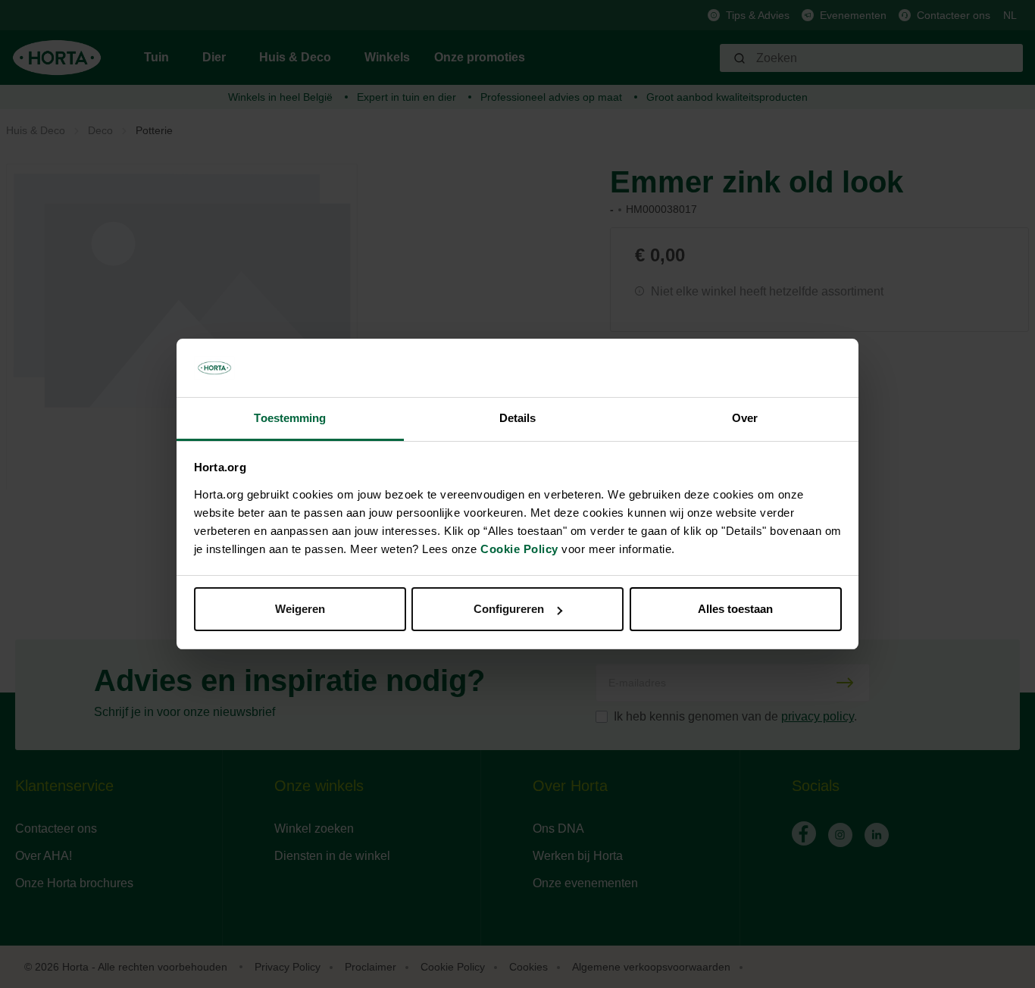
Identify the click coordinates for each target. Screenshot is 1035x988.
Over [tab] (745, 417)
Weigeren (300, 608)
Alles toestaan (735, 608)
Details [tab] (517, 417)
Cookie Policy (519, 548)
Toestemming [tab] (290, 417)
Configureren (509, 608)
